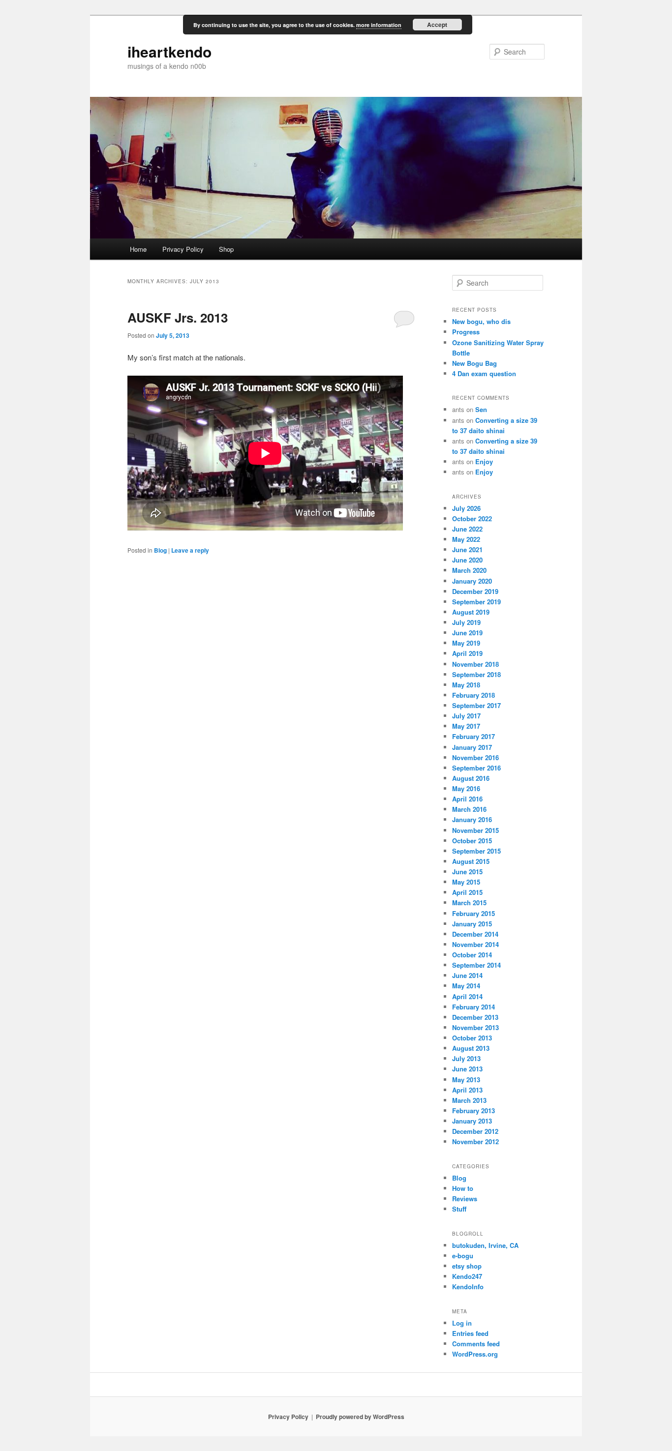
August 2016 (470, 778)
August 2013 (470, 1048)
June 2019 (467, 632)
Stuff (459, 1209)
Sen (481, 409)
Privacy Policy (183, 249)
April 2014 (467, 996)
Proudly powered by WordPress (360, 1416)
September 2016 (476, 767)
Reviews (464, 1198)
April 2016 (467, 798)
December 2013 (475, 1017)
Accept (437, 24)
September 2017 (476, 705)
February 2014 (473, 1006)
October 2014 (472, 954)
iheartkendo (169, 51)
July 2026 (466, 508)
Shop (226, 249)
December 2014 (475, 934)
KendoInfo (468, 1286)
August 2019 (470, 612)
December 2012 (475, 1131)
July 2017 (466, 715)
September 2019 (476, 601)
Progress (466, 331)
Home (138, 249)
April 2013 (467, 1090)
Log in (462, 1323)
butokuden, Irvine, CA (485, 1245)
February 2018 (473, 695)
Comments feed (476, 1343)
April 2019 (467, 653)
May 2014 (466, 985)
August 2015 (470, 861)
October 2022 (472, 518)
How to (462, 1188)
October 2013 (472, 1037)
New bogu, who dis (481, 321)
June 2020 (467, 559)
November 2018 (475, 664)
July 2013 (466, 1058)
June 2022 (467, 528)
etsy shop (467, 1266)
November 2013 (475, 1027)
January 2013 (472, 1120)
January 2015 (472, 923)
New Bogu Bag (474, 363)
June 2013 (467, 1068)
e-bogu (462, 1255)
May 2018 (466, 684)
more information (378, 25)
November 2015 (475, 830)
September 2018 (476, 674)
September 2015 (476, 851)
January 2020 (472, 581)
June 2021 (467, 549)
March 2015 (469, 902)
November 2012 (475, 1141)
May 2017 (466, 726)
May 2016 (466, 788)
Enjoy (484, 461)
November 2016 (475, 757)
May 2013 (466, 1079)
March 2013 (469, 1100)
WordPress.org (475, 1354)
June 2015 (467, 871)
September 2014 (476, 965)
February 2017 (473, 736)
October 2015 (472, 840)
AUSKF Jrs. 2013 (177, 317)
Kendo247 (467, 1276)
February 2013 (473, 1110)
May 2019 (466, 643)
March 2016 (469, 809)
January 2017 (472, 747)
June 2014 (467, 975)
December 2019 (475, 591)
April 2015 (467, 892)
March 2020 (469, 570)
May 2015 (466, 882)
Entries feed (470, 1333)
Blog (160, 550)
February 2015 (473, 913)
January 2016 (472, 819)
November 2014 (475, 944)
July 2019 (466, 622)
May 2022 (466, 539)
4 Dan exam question (484, 373)
